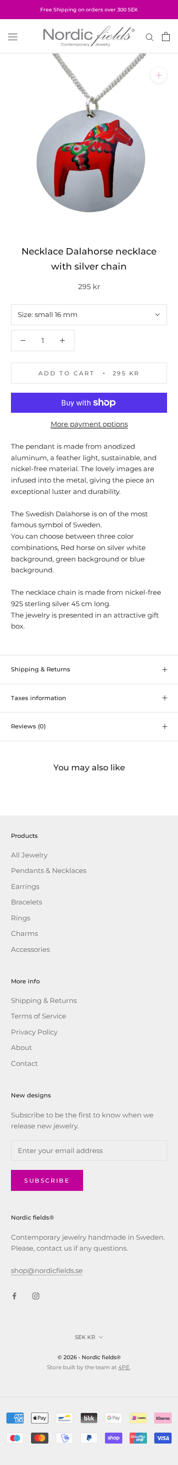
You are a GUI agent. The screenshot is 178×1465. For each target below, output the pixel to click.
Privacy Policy (34, 1032)
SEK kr (85, 1337)
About (21, 1047)
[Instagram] (35, 1296)
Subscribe (47, 1180)
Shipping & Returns (40, 669)
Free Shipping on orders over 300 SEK (89, 9)
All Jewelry (29, 855)
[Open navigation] (12, 36)
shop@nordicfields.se (47, 1270)
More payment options (89, 424)
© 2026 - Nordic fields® (89, 1357)
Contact (24, 1063)
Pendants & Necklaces (48, 870)
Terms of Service (38, 1016)
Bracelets (26, 902)
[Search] (150, 36)
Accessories (30, 949)
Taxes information (38, 697)
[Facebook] (14, 1296)
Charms (24, 933)
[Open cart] (166, 36)
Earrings (25, 886)
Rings (20, 918)
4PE (124, 1367)
